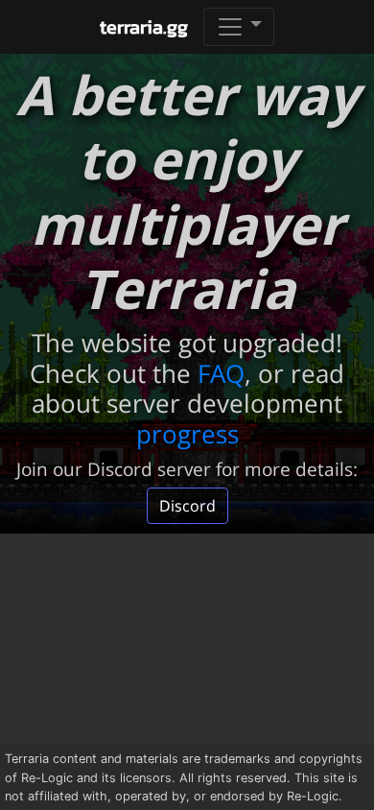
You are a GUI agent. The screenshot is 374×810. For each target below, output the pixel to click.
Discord (187, 505)
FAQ (221, 373)
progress (187, 434)
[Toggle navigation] (238, 27)
